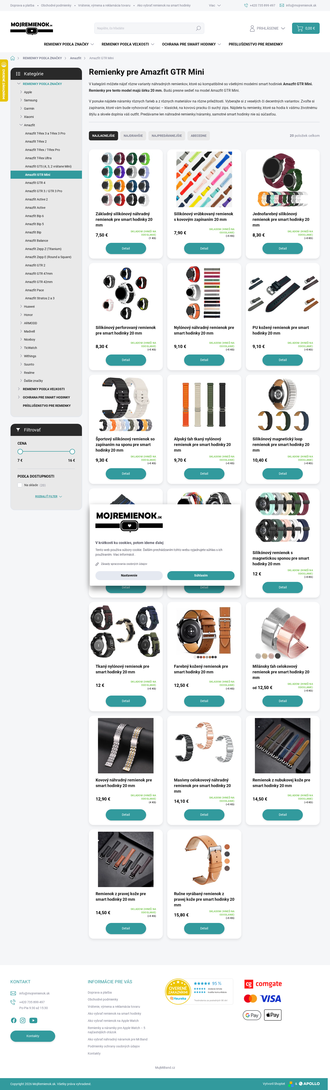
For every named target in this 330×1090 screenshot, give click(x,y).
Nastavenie (129, 575)
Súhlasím (201, 575)
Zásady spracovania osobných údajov (124, 564)
